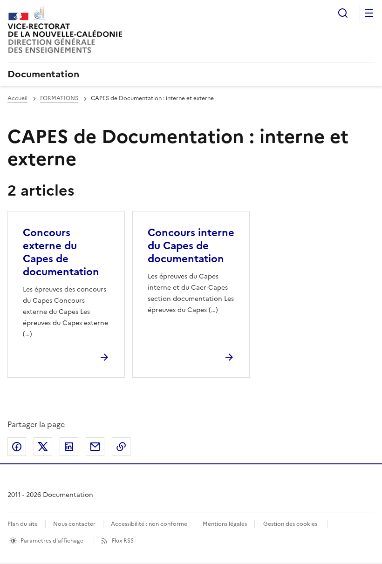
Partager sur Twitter (43, 446)
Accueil (17, 98)
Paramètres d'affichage (51, 541)
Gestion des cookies (290, 524)
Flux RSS (123, 541)
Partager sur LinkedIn (69, 446)
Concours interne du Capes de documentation (191, 245)
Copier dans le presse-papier (121, 446)
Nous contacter (74, 524)
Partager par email (95, 446)
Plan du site (22, 524)
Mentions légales (225, 524)
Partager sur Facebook (16, 446)
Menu (369, 13)
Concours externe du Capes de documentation (61, 252)
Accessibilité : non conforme (149, 524)
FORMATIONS (59, 98)
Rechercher (343, 13)
